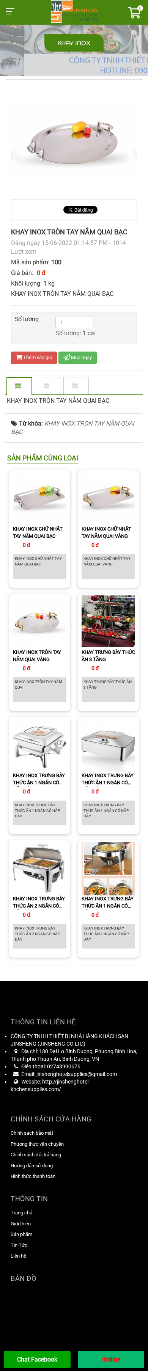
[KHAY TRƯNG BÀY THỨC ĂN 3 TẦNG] (108, 621)
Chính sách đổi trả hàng (36, 1154)
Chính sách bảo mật (32, 1133)
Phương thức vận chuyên (37, 1144)
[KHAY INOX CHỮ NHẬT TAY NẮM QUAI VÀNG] (108, 498)
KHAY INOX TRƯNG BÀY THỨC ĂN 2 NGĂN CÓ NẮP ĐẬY (39, 903)
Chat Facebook (37, 1359)
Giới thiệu (21, 1224)
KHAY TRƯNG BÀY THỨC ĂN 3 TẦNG (108, 655)
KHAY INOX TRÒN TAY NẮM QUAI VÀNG (37, 655)
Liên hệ (18, 1256)
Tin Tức (19, 1245)
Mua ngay (81, 357)
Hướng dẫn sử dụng (32, 1165)
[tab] (19, 386)
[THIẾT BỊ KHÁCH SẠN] (74, 10)
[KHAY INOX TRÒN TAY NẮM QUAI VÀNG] (39, 621)
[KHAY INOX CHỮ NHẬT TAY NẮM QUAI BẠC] (39, 498)
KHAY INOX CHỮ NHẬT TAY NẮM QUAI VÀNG (106, 532)
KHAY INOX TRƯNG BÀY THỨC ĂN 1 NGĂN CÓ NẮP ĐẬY (39, 780)
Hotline (110, 1359)
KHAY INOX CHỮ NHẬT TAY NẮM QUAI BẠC (38, 532)
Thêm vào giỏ (37, 357)
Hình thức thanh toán (33, 1176)
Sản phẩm (21, 1234)
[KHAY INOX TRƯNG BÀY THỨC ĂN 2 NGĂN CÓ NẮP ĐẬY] (39, 868)
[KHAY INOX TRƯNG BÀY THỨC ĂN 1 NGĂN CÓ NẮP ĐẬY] (39, 745)
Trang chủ (21, 1213)
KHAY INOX (74, 43)
